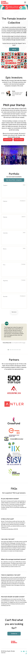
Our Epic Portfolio (19, 139)
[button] (8, 349)
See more (14, 312)
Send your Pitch (7, 139)
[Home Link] (4, 2)
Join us (14, 49)
